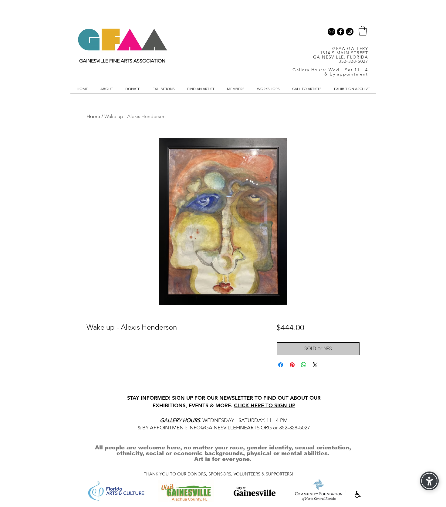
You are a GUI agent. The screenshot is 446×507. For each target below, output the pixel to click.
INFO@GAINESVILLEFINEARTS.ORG (230, 428)
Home (93, 116)
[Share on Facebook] (280, 364)
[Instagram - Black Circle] (349, 31)
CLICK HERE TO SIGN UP (264, 405)
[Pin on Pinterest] (292, 364)
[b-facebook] (340, 31)
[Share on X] (315, 364)
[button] (363, 30)
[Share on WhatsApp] (303, 364)
